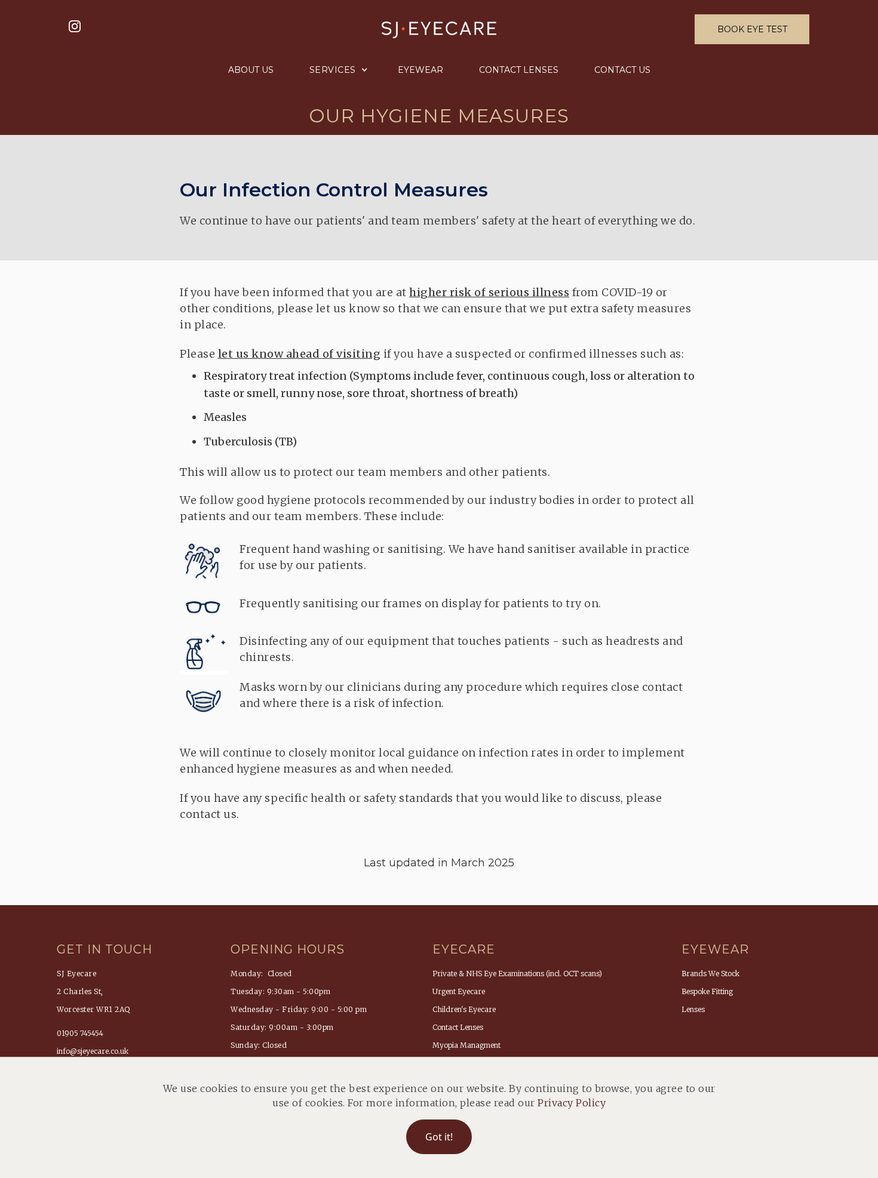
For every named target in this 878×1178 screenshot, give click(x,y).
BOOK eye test (752, 29)
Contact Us (622, 69)
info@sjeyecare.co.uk (92, 1051)
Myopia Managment (466, 1045)
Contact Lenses (518, 69)
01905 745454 (80, 1033)
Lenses (693, 1009)
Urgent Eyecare (458, 991)
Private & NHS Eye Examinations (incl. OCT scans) (517, 973)
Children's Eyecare (464, 1009)
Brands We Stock (710, 973)
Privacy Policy (572, 1103)
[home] (439, 29)
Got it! (439, 1136)
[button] (335, 70)
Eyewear (420, 69)
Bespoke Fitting (707, 991)
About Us (251, 69)
